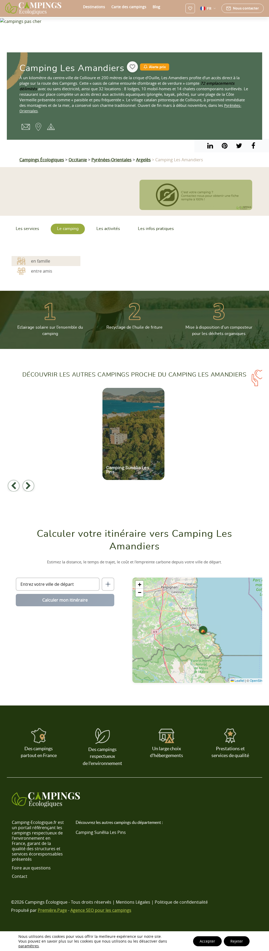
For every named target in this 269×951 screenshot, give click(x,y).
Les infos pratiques (156, 229)
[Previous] (13, 486)
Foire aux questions (31, 868)
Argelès (143, 160)
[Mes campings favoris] (190, 8)
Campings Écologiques (41, 160)
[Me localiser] (108, 584)
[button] (203, 630)
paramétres (28, 946)
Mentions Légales (133, 902)
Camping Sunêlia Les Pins (101, 832)
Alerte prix (157, 67)
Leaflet (239, 680)
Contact (19, 876)
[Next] (28, 486)
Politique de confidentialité (181, 902)
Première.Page (52, 910)
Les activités (108, 229)
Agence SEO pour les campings (100, 910)
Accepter (207, 941)
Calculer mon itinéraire (65, 600)
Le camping (68, 229)
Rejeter (236, 941)
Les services (27, 229)
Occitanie (78, 160)
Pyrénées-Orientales (111, 160)
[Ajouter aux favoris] (132, 66)
